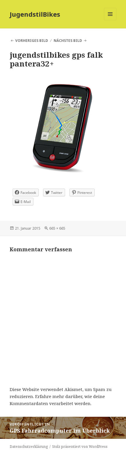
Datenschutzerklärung (29, 446)
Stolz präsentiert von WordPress (80, 446)
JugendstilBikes (35, 14)
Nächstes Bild (68, 40)
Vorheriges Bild (31, 40)
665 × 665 (57, 228)
